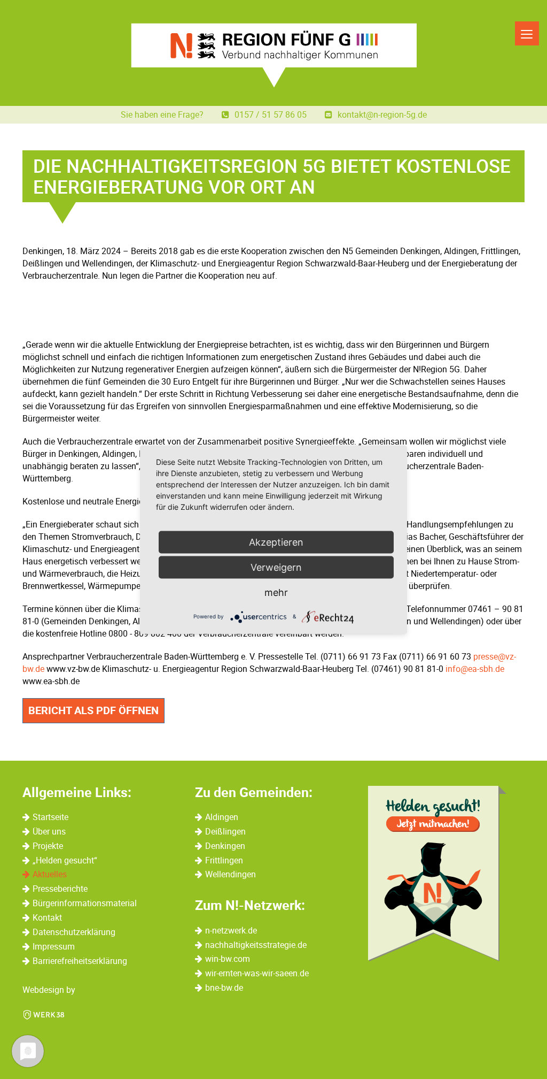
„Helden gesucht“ (65, 860)
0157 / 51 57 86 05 (272, 114)
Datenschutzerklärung (74, 932)
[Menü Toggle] (527, 33)
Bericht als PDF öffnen (93, 710)
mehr (276, 592)
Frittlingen (224, 860)
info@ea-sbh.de (475, 669)
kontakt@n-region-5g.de (382, 114)
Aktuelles (50, 874)
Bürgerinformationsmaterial (85, 903)
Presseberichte (60, 888)
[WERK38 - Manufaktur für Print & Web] (43, 1014)
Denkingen (225, 846)
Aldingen (221, 817)
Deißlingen (225, 831)
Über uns (49, 831)
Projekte (48, 846)
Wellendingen (230, 874)
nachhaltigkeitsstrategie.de (256, 945)
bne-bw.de (224, 987)
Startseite (50, 817)
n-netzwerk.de (231, 930)
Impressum (54, 946)
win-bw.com (227, 959)
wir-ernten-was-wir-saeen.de (257, 973)
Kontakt (47, 917)
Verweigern (276, 566)
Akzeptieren (276, 541)
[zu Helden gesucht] (437, 873)
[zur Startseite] (274, 55)
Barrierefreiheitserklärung (80, 961)
